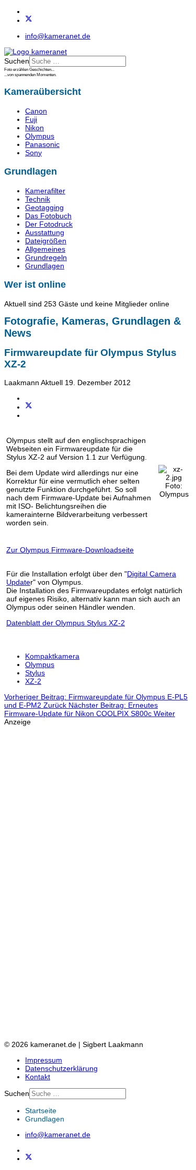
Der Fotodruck (49, 224)
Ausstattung (44, 232)
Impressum (43, 1060)
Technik (37, 199)
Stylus (35, 673)
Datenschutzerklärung (61, 1068)
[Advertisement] (46, 882)
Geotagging (44, 207)
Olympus (39, 136)
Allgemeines (45, 249)
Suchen (16, 61)
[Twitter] (28, 20)
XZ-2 (33, 681)
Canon (36, 111)
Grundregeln (46, 257)
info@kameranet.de (57, 36)
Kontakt (37, 1077)
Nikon (34, 128)
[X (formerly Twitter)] (28, 407)
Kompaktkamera (52, 656)
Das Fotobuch (48, 216)
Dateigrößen (45, 241)
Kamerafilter (45, 191)
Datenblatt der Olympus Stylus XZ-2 (65, 623)
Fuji (31, 119)
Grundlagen (44, 266)
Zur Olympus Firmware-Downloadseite (70, 550)
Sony (33, 153)
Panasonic (42, 144)
